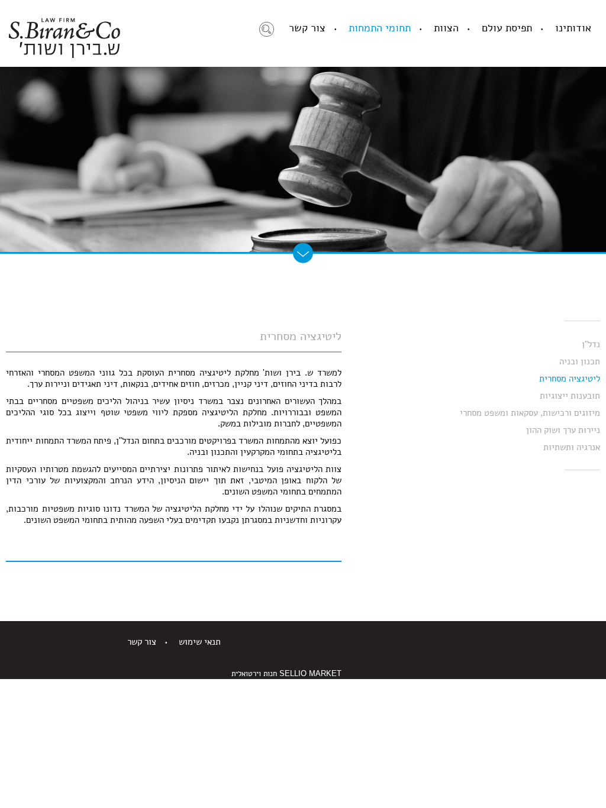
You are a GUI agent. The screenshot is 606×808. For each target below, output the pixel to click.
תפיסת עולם (507, 28)
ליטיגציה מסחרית (569, 378)
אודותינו (573, 28)
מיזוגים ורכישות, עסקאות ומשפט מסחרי (530, 413)
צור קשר (307, 28)
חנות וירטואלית (254, 673)
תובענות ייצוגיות (570, 395)
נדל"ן (591, 344)
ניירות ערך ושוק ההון (563, 430)
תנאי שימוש (200, 641)
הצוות (446, 28)
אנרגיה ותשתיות (571, 447)
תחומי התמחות (380, 28)
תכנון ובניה (579, 361)
